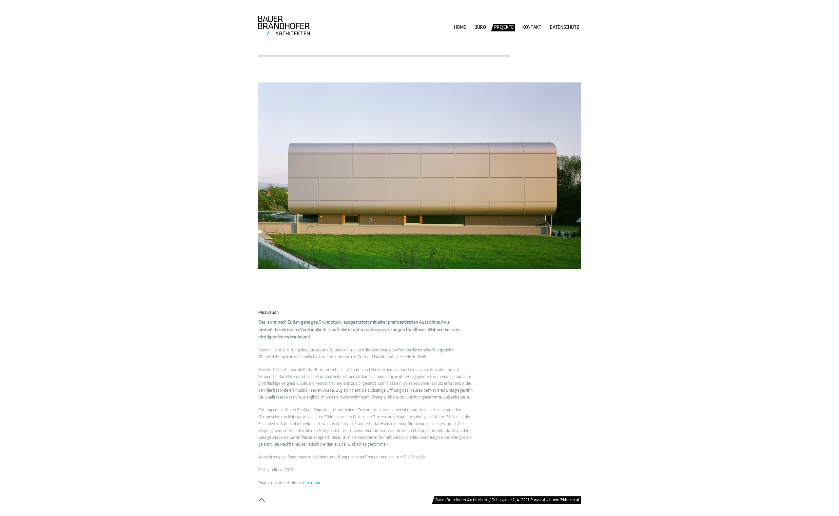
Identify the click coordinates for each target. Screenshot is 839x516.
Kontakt (531, 27)
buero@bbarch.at (564, 500)
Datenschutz (564, 27)
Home (460, 27)
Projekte (504, 27)
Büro (480, 27)
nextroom (311, 483)
